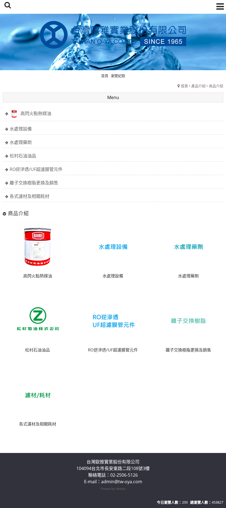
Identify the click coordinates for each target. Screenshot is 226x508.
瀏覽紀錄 (118, 75)
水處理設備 (21, 129)
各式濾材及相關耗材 (29, 196)
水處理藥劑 (21, 142)
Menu (113, 97)
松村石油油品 (23, 156)
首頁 (184, 85)
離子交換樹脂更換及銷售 (34, 183)
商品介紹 (216, 85)
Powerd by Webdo (113, 488)
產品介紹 (198, 85)
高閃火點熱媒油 (35, 113)
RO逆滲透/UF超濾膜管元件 (36, 169)
